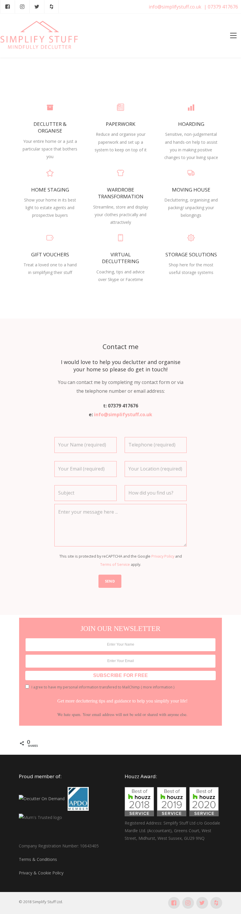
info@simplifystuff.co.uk (175, 7)
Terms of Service (115, 564)
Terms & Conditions (38, 859)
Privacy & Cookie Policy (41, 873)
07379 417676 (223, 7)
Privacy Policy (162, 556)
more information (158, 687)
